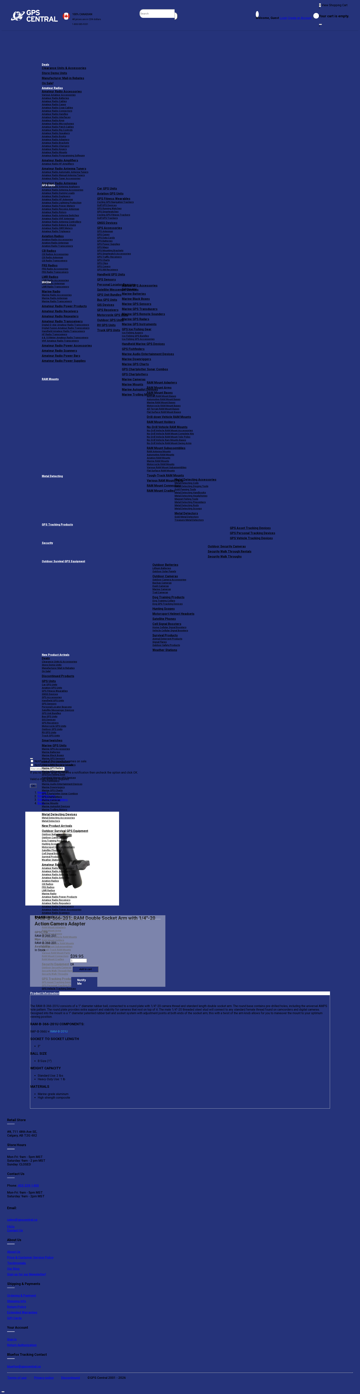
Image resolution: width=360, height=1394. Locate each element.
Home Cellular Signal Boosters (169, 627)
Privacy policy (44, 1378)
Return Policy (16, 1307)
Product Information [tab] (44, 993)
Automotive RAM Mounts (160, 454)
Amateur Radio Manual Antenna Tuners (63, 175)
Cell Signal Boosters (166, 624)
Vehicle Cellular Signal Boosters (170, 630)
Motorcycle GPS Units (54, 726)
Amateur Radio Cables (54, 101)
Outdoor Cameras (165, 576)
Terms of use (17, 1378)
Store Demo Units (54, 73)
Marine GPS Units (54, 745)
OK (33, 785)
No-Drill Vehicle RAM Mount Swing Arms (169, 443)
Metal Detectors (186, 513)
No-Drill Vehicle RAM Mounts (167, 427)
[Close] (320, 24)
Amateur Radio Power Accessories (61, 909)
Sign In (12, 1339)
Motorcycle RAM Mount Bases (164, 405)
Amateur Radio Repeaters (56, 903)
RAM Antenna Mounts (159, 451)
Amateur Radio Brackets (55, 142)
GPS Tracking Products (57, 524)
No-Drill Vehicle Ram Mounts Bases (166, 440)
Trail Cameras (160, 592)
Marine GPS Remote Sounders (143, 314)
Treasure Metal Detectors (189, 520)
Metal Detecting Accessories (195, 479)
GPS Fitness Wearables (113, 198)
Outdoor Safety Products (166, 645)
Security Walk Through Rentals (229, 551)
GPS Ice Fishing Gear (137, 329)
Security (47, 543)
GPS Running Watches (109, 208)
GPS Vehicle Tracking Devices (251, 538)
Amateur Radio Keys (53, 120)
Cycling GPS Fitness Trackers (113, 214)
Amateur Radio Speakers (56, 133)
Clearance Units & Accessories (64, 68)
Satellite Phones (164, 619)
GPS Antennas (105, 231)
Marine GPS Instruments (139, 324)
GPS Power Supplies (108, 244)
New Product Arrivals (55, 654)
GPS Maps (103, 247)
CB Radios (47, 884)
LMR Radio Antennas (53, 283)
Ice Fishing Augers (132, 332)
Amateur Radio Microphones (58, 123)
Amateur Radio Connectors (57, 110)
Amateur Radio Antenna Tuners (64, 168)
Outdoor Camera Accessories (169, 579)
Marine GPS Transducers (140, 309)
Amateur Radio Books (54, 136)
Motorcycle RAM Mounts (160, 464)
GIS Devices (49, 719)
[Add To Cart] (85, 969)
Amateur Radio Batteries (55, 98)
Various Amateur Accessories (59, 94)
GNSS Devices (107, 223)
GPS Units (49, 681)
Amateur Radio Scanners (56, 912)
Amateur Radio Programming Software (63, 155)
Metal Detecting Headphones (191, 495)
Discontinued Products (58, 676)
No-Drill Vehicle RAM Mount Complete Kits (170, 433)
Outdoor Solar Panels (164, 571)
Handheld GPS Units (111, 274)
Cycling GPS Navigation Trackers (115, 202)
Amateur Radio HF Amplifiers (58, 163)
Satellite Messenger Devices (58, 710)
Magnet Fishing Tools (186, 499)
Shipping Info (16, 1301)
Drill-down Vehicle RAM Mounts (169, 417)
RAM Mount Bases (160, 392)
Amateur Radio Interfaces (56, 117)
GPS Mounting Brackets (110, 250)
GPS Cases (103, 234)
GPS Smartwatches (107, 211)
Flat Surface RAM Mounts (161, 470)
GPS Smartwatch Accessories (114, 253)
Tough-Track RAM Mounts (165, 475)
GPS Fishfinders (133, 349)
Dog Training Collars (163, 600)
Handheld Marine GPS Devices (143, 344)
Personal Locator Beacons (57, 706)
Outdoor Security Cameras (227, 546)
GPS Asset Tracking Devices (250, 528)
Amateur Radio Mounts (54, 152)
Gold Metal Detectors (187, 516)
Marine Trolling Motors (54, 809)
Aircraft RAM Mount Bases (161, 396)
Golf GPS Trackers (107, 218)
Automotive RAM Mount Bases (163, 399)
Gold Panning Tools (185, 489)
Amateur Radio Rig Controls (57, 130)
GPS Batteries (104, 240)
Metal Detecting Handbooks (190, 492)
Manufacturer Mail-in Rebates (63, 78)
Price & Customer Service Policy (30, 1257)
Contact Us (15, 1230)
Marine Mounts (50, 803)
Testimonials (16, 1263)
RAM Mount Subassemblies (166, 448)
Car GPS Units (107, 188)
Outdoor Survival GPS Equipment (63, 561)
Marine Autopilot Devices (56, 806)
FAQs (11, 1226)
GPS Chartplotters (135, 374)
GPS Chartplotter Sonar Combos (145, 369)
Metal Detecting (52, 476)
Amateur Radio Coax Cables (57, 107)
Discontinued (70, 1378)
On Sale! (47, 83)
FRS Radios (48, 887)
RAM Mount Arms (159, 387)
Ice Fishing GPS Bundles (135, 335)
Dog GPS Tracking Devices (167, 603)
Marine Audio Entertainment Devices (148, 354)
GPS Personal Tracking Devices (252, 533)
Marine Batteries (134, 294)
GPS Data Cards (106, 237)
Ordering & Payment (21, 1295)
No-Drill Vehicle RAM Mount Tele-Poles (168, 436)
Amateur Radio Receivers (56, 900)
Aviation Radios (50, 880)
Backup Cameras (162, 582)
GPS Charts (103, 260)
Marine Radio (49, 893)
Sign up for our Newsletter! (26, 1274)
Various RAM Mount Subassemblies (166, 467)
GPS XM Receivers (107, 269)
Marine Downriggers (136, 359)
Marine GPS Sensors (136, 304)
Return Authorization (22, 1345)
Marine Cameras (134, 379)
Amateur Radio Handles (55, 114)
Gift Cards (14, 1318)
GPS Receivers (50, 722)
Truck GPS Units (51, 735)
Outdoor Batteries (165, 565)
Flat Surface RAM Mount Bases (164, 412)
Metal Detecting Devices (59, 814)
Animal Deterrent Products (167, 638)
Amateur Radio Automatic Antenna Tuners (65, 172)
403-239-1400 (28, 1185)
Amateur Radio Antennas (59, 183)
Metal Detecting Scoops (188, 508)
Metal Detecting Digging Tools (191, 486)
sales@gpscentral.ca (22, 1220)
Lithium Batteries (161, 568)
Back (41, 803)
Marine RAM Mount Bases (161, 402)
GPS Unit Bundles (51, 713)
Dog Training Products (168, 597)
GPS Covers (103, 266)
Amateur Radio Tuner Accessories (61, 178)
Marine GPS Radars (135, 319)
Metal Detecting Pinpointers (190, 502)
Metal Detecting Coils (187, 483)
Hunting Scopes (163, 608)
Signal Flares (159, 642)
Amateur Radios (52, 88)
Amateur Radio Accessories (62, 91)
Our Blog (13, 1269)
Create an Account (299, 18)
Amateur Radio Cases (54, 104)
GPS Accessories (109, 228)
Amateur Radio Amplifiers (60, 160)
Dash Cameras (160, 586)
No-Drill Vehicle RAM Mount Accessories (170, 430)
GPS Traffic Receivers (109, 256)
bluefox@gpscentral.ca (24, 1366)
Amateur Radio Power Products (59, 896)
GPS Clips (102, 263)
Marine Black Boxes (136, 299)
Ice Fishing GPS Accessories (138, 339)
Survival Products (165, 635)
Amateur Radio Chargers (55, 146)
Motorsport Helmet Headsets (173, 614)
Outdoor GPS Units (52, 729)
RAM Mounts (50, 379)
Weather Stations (164, 650)
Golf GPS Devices (107, 205)
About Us (13, 1252)
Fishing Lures (129, 289)
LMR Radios (48, 890)
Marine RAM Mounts (158, 461)
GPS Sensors (106, 279)
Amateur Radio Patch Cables (58, 126)
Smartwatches (52, 740)
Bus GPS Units (49, 716)
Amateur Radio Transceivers (58, 906)
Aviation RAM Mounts (158, 457)
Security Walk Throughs (225, 556)
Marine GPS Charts (135, 364)
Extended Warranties (22, 1312)
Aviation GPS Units (110, 193)
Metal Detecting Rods (187, 505)
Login (283, 18)
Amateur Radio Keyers (54, 149)
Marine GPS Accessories (140, 285)
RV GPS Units (49, 732)
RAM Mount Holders (161, 422)
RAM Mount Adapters (162, 382)
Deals (45, 64)
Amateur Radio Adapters (55, 139)
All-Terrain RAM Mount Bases (163, 408)
